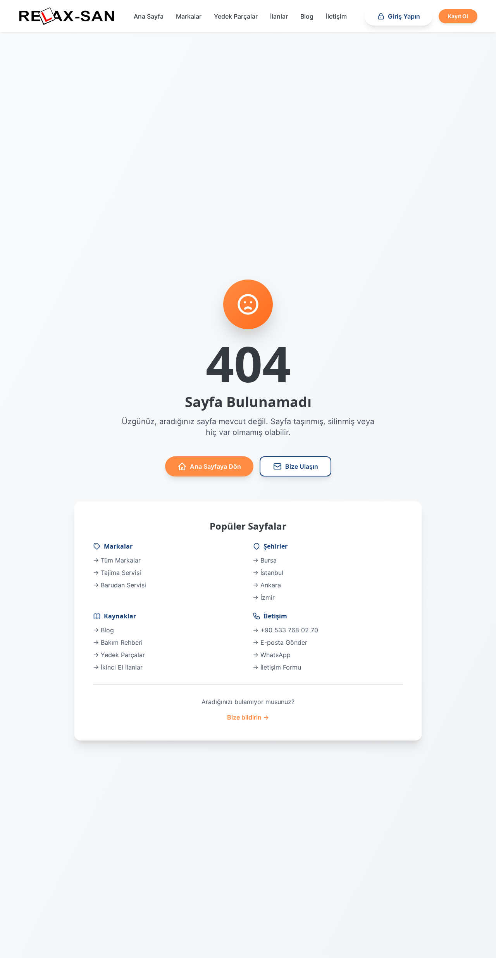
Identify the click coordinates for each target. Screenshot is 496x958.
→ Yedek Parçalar (119, 655)
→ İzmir (264, 597)
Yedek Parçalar (236, 16)
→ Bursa (265, 560)
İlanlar (279, 16)
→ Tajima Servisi (117, 573)
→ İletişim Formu (277, 667)
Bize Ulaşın (301, 466)
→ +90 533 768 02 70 (285, 630)
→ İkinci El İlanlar (118, 667)
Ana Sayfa (149, 16)
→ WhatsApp (272, 655)
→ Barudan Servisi (119, 585)
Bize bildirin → (248, 717)
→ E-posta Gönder (280, 642)
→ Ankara (267, 585)
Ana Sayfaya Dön (215, 466)
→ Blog (103, 630)
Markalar (189, 16)
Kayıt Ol (458, 16)
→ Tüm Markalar (117, 560)
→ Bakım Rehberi (118, 642)
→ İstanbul (268, 573)
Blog (306, 16)
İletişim (336, 16)
